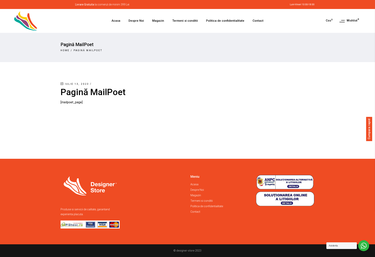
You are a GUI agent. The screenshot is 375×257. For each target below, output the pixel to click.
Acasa (194, 184)
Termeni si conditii (201, 200)
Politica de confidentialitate (206, 206)
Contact (195, 211)
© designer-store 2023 (187, 250)
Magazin (195, 195)
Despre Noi (197, 189)
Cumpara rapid (369, 129)
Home (65, 50)
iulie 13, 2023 (77, 84)
